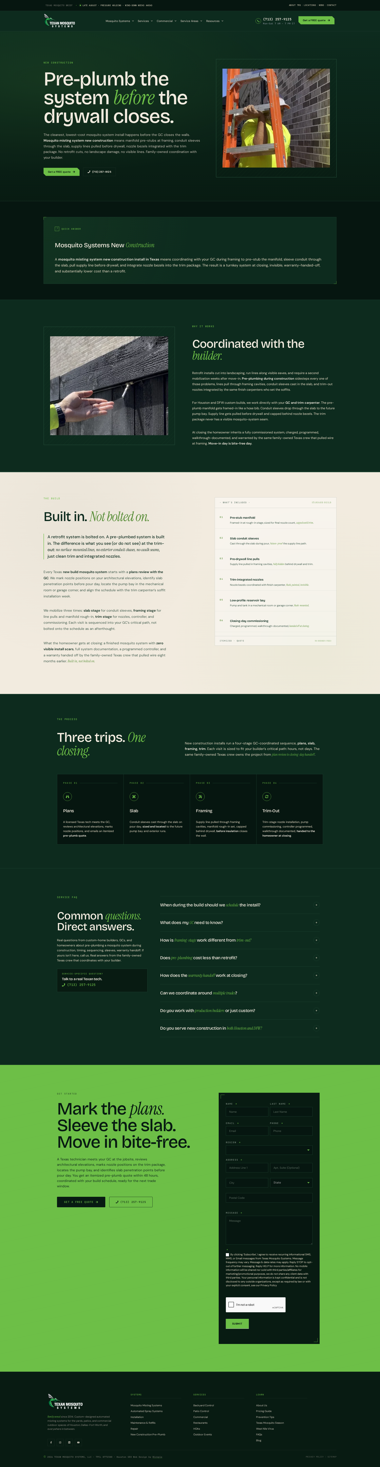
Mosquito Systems (118, 21)
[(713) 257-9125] (258, 21)
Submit (237, 1323)
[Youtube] (78, 1442)
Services (143, 21)
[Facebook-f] (51, 1442)
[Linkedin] (69, 1442)
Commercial (165, 21)
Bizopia (157, 1457)
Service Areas (189, 21)
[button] (240, 905)
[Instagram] (60, 1442)
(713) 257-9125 (277, 19)
